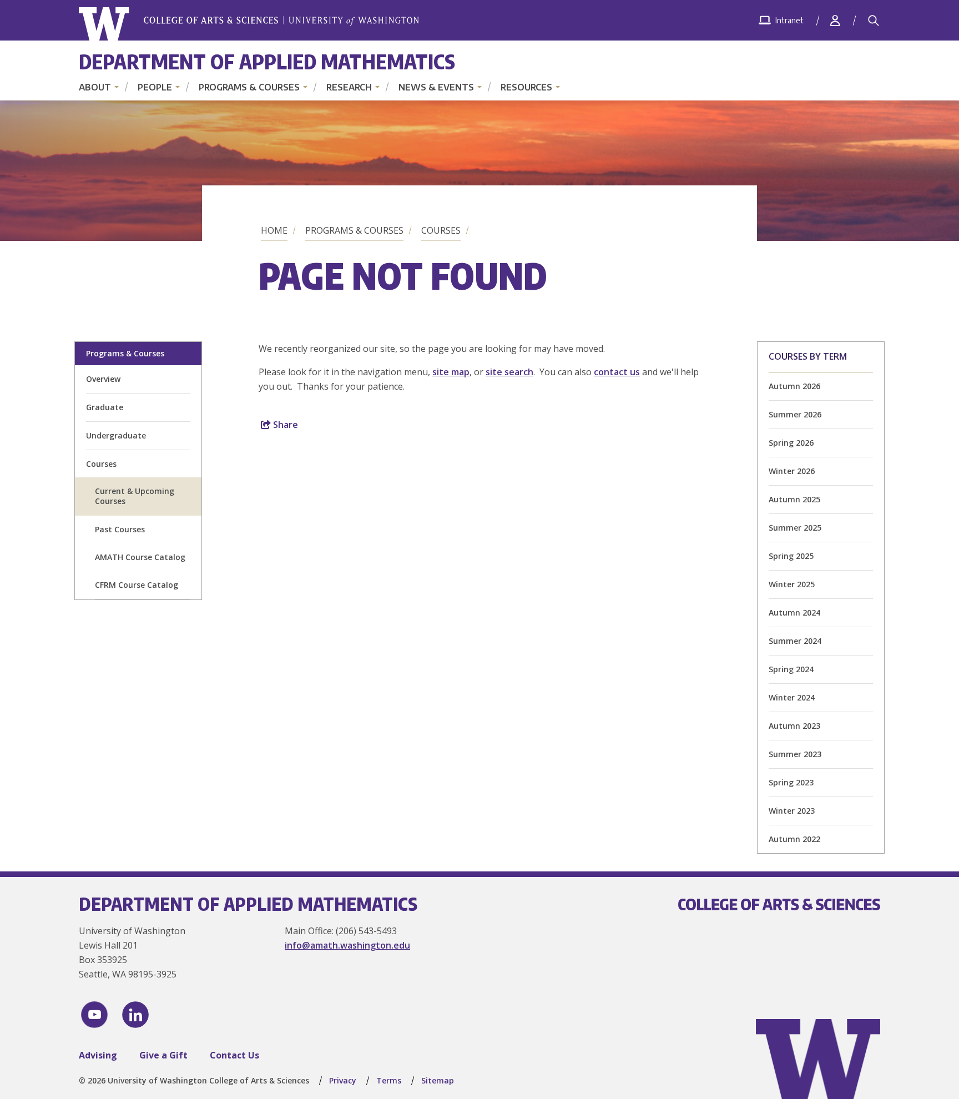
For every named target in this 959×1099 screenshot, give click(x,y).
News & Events (436, 87)
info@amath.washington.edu (347, 945)
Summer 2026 (795, 414)
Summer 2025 (795, 527)
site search (509, 372)
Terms (388, 1080)
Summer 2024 (795, 641)
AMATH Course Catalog (140, 557)
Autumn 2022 (794, 839)
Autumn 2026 (794, 386)
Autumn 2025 (794, 499)
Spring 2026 (791, 442)
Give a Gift (163, 1055)
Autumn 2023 (794, 725)
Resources (526, 87)
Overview (103, 379)
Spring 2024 (791, 669)
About (95, 87)
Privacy (342, 1080)
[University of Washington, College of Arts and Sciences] (249, 24)
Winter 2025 (792, 584)
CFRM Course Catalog (136, 584)
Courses (441, 230)
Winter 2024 (792, 697)
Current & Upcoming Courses (134, 496)
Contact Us (234, 1055)
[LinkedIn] (135, 1014)
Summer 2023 (795, 754)
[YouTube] (94, 1014)
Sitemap (437, 1080)
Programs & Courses (249, 87)
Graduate (104, 407)
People (155, 87)
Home (274, 230)
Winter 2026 (792, 471)
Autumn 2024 (794, 612)
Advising (98, 1055)
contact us (617, 372)
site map (451, 372)
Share (284, 425)
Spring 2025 (791, 556)
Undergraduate (116, 435)
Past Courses (120, 529)
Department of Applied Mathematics (267, 61)
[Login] (835, 20)
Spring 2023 (791, 782)
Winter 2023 (792, 810)
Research (349, 87)
